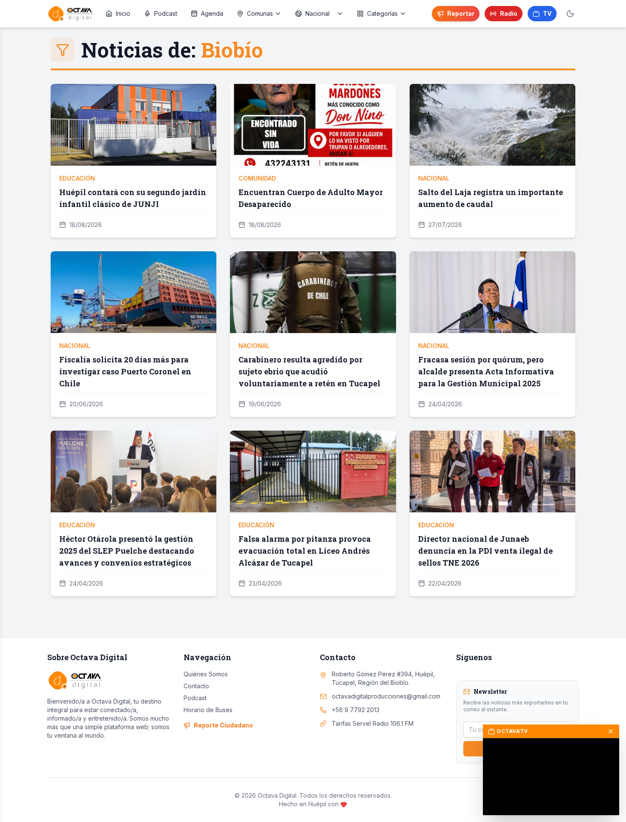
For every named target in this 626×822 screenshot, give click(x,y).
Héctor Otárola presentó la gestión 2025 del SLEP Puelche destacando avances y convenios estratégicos (126, 551)
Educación (77, 178)
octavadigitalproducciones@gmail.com (386, 696)
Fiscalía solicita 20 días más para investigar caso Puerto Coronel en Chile (125, 371)
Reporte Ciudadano (223, 725)
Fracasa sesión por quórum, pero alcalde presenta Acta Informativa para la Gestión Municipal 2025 (486, 371)
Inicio (123, 13)
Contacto (196, 686)
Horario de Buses (208, 709)
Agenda (212, 13)
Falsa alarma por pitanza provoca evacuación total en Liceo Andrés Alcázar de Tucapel (304, 551)
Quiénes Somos (206, 674)
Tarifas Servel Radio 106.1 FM (373, 723)
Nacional (433, 178)
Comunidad (257, 178)
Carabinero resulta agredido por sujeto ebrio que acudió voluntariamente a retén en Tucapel (309, 371)
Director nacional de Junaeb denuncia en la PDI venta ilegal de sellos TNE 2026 (485, 551)
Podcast (165, 13)
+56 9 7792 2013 (355, 709)
